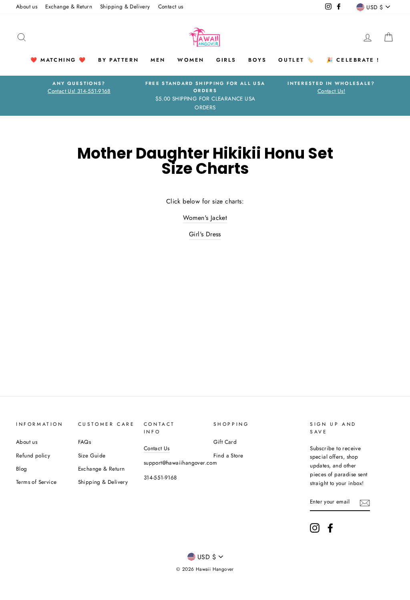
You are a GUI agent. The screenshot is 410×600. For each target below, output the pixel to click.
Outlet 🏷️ (296, 60)
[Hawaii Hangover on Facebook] (330, 528)
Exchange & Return (68, 6)
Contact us (170, 6)
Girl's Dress (205, 234)
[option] (79, 88)
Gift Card (225, 442)
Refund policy (33, 455)
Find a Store (228, 455)
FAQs (84, 442)
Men (158, 60)
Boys (257, 60)
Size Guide (92, 455)
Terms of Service (36, 482)
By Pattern (118, 60)
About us (26, 6)
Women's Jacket (205, 217)
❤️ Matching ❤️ (58, 60)
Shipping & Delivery (125, 6)
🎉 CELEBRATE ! (353, 60)
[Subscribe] (365, 502)
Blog (21, 469)
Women (190, 60)
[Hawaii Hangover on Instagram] (315, 528)
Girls (226, 60)
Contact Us (157, 448)
